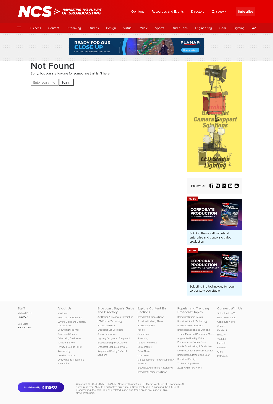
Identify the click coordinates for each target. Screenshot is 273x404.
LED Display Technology (110, 321)
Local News (143, 355)
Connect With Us (229, 308)
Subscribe (245, 11)
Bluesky (221, 334)
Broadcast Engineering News (152, 372)
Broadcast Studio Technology (192, 321)
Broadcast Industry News (150, 321)
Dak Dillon (23, 323)
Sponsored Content (68, 334)
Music (144, 28)
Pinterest (222, 347)
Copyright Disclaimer (68, 329)
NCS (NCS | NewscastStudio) (121, 384)
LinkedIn (221, 343)
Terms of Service (66, 342)
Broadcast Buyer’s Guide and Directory (116, 310)
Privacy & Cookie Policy (70, 346)
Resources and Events (168, 11)
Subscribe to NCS (226, 313)
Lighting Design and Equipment (114, 338)
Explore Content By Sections (151, 310)
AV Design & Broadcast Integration (115, 317)
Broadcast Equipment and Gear (193, 354)
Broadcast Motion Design (190, 325)
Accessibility (64, 351)
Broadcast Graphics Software (113, 346)
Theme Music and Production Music (195, 334)
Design (111, 28)
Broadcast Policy (146, 325)
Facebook (222, 330)
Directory (197, 11)
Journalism (143, 334)
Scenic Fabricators (107, 334)
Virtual (127, 28)
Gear (222, 28)
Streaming (74, 28)
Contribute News (226, 321)
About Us (65, 308)
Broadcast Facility (186, 359)
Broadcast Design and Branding (193, 329)
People (141, 329)
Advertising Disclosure (69, 338)
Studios (93, 28)
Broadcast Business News (150, 317)
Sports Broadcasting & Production (194, 346)
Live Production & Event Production (195, 350)
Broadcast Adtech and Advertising (155, 367)
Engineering (203, 28)
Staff (21, 308)
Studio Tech (179, 28)
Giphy (220, 351)
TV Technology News (188, 363)
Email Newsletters (226, 317)
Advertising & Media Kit (70, 317)
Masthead (63, 313)
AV (254, 28)
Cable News (143, 351)
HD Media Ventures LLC (155, 384)
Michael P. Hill (25, 313)
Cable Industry (144, 346)
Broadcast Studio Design (190, 317)
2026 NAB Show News (189, 367)
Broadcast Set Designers (110, 329)
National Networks (147, 342)
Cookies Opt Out (66, 355)
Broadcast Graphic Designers (112, 342)
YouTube (221, 338)
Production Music (106, 325)
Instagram (222, 356)
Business (35, 28)
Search (221, 11)
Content (53, 28)
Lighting (239, 28)
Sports (159, 28)
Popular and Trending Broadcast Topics (193, 310)
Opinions (137, 11)
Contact (221, 326)
